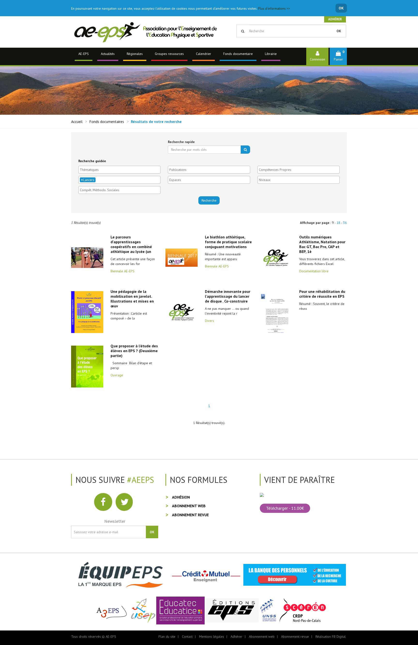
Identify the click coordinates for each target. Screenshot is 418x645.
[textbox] (121, 169)
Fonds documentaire (238, 54)
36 (345, 222)
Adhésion (181, 497)
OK (341, 8)
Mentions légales (211, 636)
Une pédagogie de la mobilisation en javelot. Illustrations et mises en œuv (132, 298)
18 (338, 222)
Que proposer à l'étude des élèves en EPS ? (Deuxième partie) (134, 350)
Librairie (271, 54)
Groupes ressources (169, 54)
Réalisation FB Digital (330, 636)
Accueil (76, 121)
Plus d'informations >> (274, 8)
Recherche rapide (181, 142)
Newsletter (114, 521)
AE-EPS (83, 54)
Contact (187, 636)
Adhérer (335, 19)
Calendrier (203, 54)
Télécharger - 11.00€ (285, 508)
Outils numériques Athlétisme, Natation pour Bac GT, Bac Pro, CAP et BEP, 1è (322, 244)
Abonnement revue (190, 514)
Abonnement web (189, 505)
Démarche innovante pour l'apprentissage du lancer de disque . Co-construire (227, 296)
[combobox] (119, 170)
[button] (338, 56)
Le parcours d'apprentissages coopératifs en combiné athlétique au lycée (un (131, 244)
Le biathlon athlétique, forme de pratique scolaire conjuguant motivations (228, 242)
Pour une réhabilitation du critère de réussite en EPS (322, 294)
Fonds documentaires (106, 121)
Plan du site (166, 636)
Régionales (135, 54)
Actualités (108, 54)
